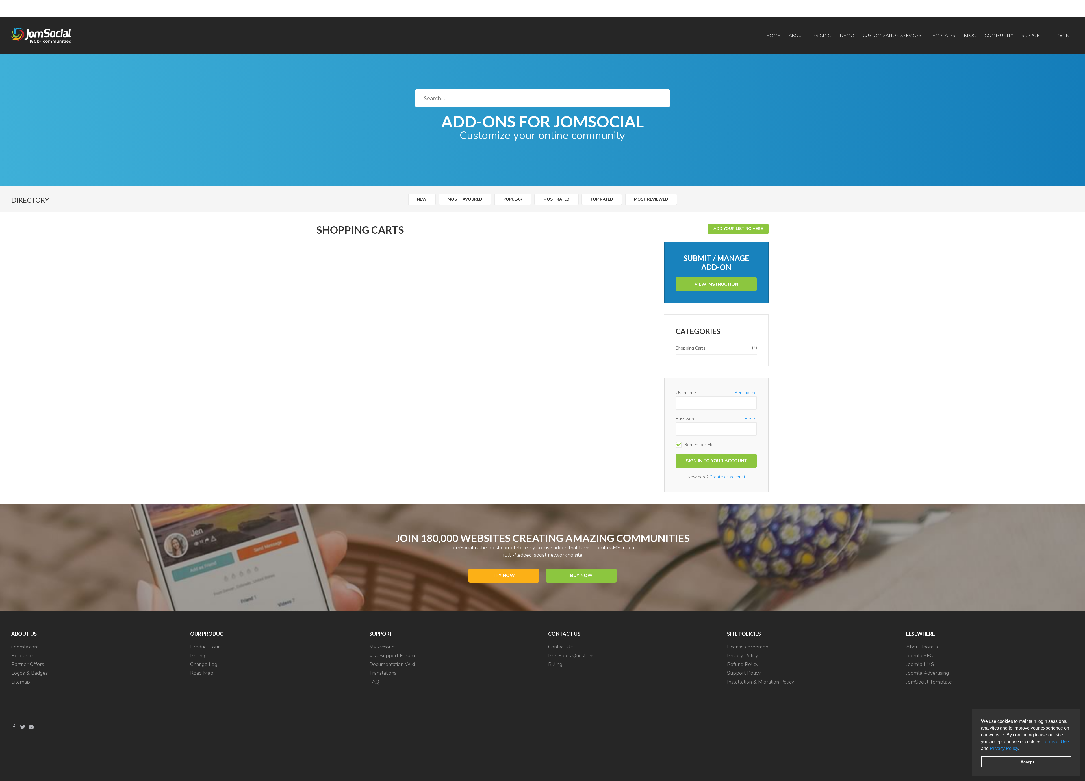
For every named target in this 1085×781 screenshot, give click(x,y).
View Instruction (716, 284)
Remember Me (698, 445)
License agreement (748, 646)
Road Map (201, 673)
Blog (970, 35)
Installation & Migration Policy (760, 681)
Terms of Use (1056, 741)
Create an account (727, 477)
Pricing (822, 35)
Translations (382, 673)
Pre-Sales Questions (571, 655)
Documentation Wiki (392, 664)
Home (773, 35)
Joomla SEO (920, 655)
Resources (23, 655)
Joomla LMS (920, 664)
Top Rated (602, 199)
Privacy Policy (1004, 748)
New (422, 199)
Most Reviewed (651, 199)
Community (999, 35)
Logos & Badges (29, 673)
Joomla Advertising (927, 673)
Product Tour (205, 646)
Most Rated (556, 199)
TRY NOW (504, 575)
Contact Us (560, 646)
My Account (382, 646)
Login (1062, 35)
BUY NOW (581, 575)
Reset (751, 419)
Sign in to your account (716, 461)
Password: (686, 419)
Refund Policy (742, 664)
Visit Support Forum (392, 655)
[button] (1021, 749)
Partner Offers (27, 664)
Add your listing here (738, 228)
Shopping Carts (716, 348)
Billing (555, 664)
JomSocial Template (929, 681)
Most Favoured (465, 199)
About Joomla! (922, 646)
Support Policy (744, 673)
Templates (942, 35)
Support (1032, 35)
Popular (512, 199)
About (796, 35)
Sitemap (20, 681)
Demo (847, 35)
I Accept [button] (1026, 762)
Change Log (203, 664)
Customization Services (892, 35)
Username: (686, 393)
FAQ (374, 681)
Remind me (746, 393)
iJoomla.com (25, 646)
